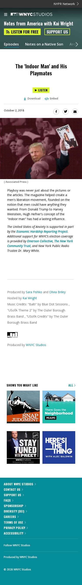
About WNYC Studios (18, 484)
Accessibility (13, 533)
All (71, 385)
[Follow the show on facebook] (38, 544)
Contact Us (12, 489)
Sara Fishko (34, 292)
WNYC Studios (36, 345)
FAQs (7, 500)
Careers (10, 516)
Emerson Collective (40, 241)
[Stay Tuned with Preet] (23, 448)
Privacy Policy (14, 527)
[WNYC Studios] (12, 337)
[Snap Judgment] (23, 407)
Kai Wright (30, 298)
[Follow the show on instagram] (62, 544)
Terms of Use (13, 522)
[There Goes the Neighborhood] (59, 407)
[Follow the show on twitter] (50, 544)
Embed (54, 98)
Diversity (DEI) (14, 511)
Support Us (57, 32)
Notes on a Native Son (44, 44)
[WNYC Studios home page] (37, 15)
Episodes (11, 44)
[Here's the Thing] (59, 448)
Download (34, 98)
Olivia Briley (57, 292)
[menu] (5, 15)
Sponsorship (13, 505)
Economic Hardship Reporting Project (42, 231)
